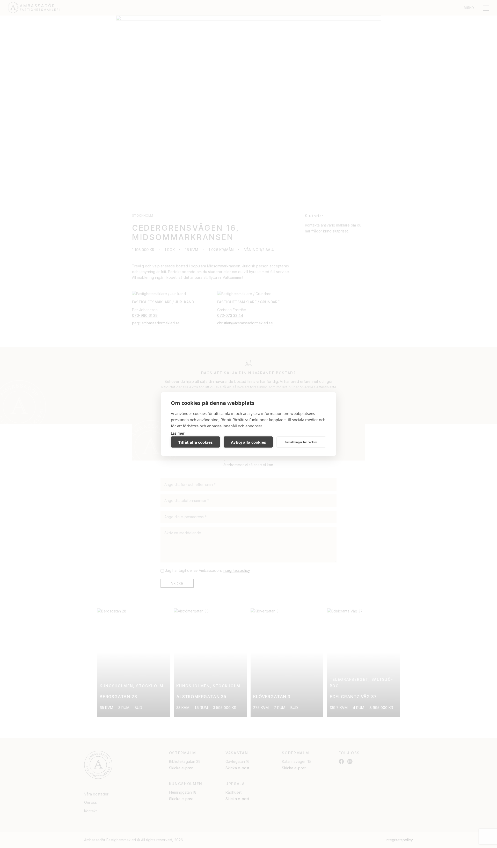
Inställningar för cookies (301, 442)
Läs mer (178, 433)
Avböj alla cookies (248, 442)
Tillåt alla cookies (195, 442)
